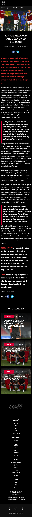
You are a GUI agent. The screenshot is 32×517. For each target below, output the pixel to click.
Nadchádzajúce (16, 462)
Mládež (16, 487)
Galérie (16, 450)
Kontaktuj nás (16, 494)
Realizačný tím (16, 472)
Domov (3, 8)
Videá (16, 447)
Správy (8, 8)
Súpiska (16, 470)
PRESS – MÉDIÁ (16, 433)
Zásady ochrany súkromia (16, 497)
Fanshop (16, 440)
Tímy (16, 430)
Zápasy (16, 428)
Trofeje (16, 475)
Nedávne (16, 465)
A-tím (16, 482)
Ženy (16, 485)
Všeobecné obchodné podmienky (16, 500)
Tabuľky (16, 467)
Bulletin (16, 455)
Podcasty (16, 452)
